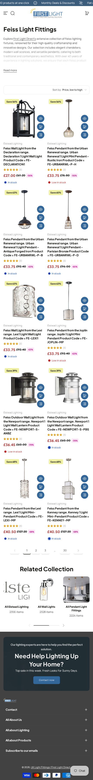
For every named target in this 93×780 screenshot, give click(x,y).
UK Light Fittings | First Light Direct (51, 767)
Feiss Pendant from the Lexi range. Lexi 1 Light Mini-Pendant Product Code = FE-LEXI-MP (23, 514)
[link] (14, 550)
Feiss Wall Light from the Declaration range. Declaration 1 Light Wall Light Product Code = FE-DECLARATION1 (22, 156)
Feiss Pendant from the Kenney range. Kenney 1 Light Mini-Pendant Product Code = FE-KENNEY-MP (68, 514)
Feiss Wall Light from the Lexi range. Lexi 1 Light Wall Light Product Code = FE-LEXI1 (22, 334)
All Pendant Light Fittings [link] (76, 608)
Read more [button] (10, 70)
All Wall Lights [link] (46, 606)
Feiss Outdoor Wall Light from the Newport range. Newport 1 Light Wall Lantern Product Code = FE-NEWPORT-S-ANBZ (24, 425)
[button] (13, 13)
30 (65, 550)
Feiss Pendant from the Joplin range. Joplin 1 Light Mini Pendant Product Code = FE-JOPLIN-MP (67, 336)
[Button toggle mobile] (6, 13)
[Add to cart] (40, 126)
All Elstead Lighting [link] (17, 606)
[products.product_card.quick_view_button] (40, 118)
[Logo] (46, 13)
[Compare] (40, 135)
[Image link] (16, 598)
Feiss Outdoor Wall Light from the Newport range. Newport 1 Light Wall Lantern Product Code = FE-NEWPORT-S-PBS (68, 423)
